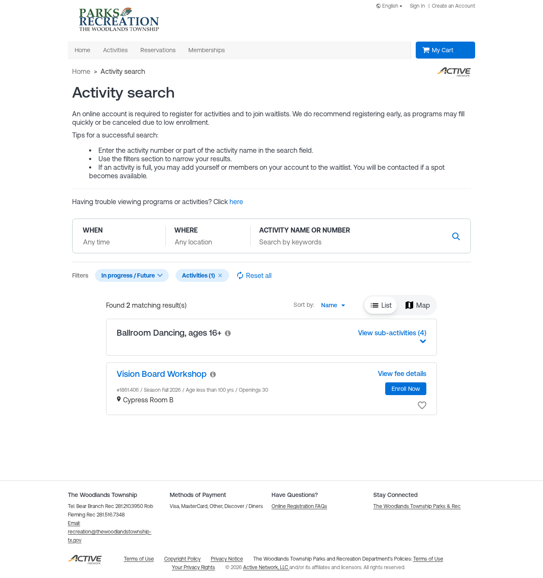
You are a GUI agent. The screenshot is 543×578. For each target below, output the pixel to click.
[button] (220, 275)
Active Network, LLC (266, 567)
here (236, 201)
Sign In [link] (417, 6)
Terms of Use (428, 559)
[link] (228, 332)
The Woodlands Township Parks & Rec (417, 506)
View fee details (402, 373)
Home (81, 71)
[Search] (456, 236)
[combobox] (391, 7)
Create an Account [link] (453, 6)
